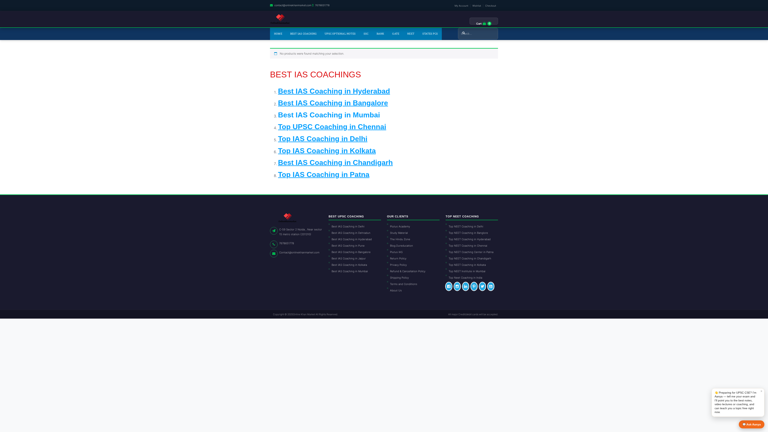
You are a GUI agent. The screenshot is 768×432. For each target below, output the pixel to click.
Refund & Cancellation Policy (407, 271)
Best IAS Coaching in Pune (348, 245)
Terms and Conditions (403, 284)
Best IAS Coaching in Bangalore (351, 252)
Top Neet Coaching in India (465, 277)
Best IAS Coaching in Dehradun (351, 232)
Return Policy (398, 258)
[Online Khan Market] (280, 19)
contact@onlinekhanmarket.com (292, 5)
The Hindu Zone (400, 239)
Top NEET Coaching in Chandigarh (470, 258)
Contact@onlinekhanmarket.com (299, 252)
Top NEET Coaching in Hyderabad (470, 239)
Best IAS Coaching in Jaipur (349, 258)
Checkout (490, 5)
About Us (396, 290)
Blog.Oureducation (401, 245)
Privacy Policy (398, 264)
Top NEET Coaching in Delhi (466, 226)
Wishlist (476, 5)
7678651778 (322, 5)
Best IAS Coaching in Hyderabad (352, 239)
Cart (479, 23)
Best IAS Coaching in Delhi (348, 226)
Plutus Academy (400, 226)
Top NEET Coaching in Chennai (468, 245)
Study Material (399, 232)
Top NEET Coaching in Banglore (468, 232)
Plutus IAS (396, 252)
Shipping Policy (399, 277)
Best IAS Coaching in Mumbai (329, 115)
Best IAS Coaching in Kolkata (349, 264)
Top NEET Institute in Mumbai (467, 271)
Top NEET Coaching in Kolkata (467, 264)
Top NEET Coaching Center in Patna (471, 252)
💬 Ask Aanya (751, 424)
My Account (461, 5)
